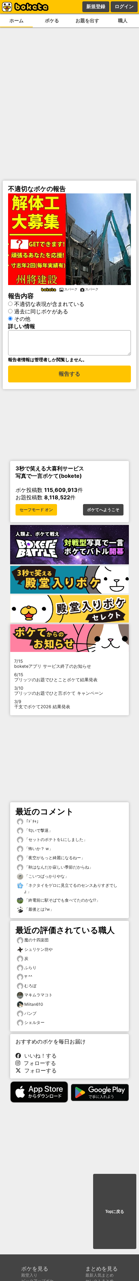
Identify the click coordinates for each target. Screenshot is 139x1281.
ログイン (124, 6)
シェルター (34, 1022)
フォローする (38, 1063)
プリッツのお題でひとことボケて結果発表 (56, 677)
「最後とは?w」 (38, 909)
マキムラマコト (38, 994)
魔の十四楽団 (36, 939)
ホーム (16, 20)
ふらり (30, 967)
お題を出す (87, 20)
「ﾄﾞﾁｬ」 (31, 821)
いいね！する (39, 1055)
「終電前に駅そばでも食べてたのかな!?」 (61, 900)
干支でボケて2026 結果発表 (42, 704)
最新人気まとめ (99, 1275)
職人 (123, 20)
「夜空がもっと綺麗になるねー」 (54, 857)
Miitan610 (33, 1004)
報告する (69, 374)
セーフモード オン (36, 509)
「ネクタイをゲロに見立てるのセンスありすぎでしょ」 (70, 888)
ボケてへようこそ (103, 509)
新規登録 (95, 6)
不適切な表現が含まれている (49, 304)
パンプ (30, 1013)
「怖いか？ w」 (38, 848)
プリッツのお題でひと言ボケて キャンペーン (58, 691)
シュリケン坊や (38, 949)
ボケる (52, 20)
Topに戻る (114, 1211)
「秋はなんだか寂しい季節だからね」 (58, 867)
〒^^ (28, 976)
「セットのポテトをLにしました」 (55, 839)
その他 (22, 318)
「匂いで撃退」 (38, 830)
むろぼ (30, 985)
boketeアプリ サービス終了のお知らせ (52, 664)
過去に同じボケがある (41, 311)
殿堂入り (29, 1275)
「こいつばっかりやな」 (46, 876)
